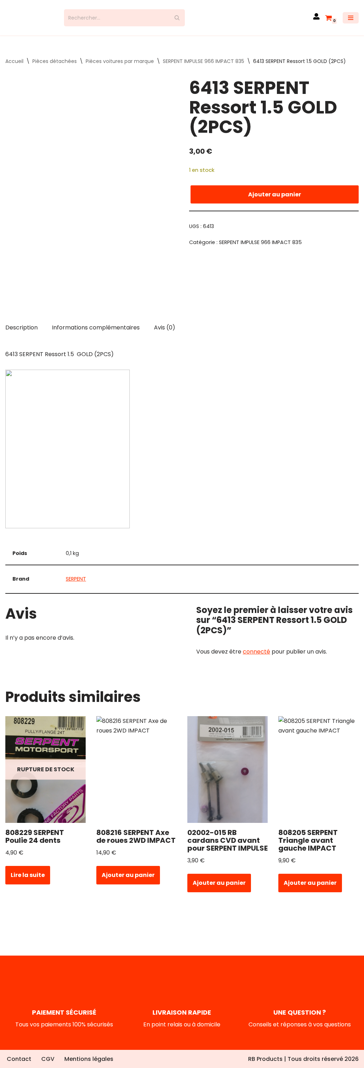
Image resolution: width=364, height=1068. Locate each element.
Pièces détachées (54, 67)
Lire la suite (28, 881)
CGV (47, 1059)
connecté (256, 658)
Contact (19, 1059)
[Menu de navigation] (351, 21)
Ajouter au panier (274, 200)
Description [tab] (21, 333)
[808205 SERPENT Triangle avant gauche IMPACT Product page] (318, 776)
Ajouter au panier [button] (128, 881)
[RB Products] (29, 21)
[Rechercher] (177, 21)
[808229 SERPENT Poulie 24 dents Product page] (45, 776)
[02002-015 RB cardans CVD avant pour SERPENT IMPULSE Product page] (227, 776)
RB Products (265, 1059)
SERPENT (76, 585)
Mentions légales (88, 1059)
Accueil (14, 67)
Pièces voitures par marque (120, 67)
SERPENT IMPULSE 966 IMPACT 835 (203, 67)
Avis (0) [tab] (164, 333)
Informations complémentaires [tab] (96, 333)
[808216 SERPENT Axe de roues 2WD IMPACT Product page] (136, 776)
